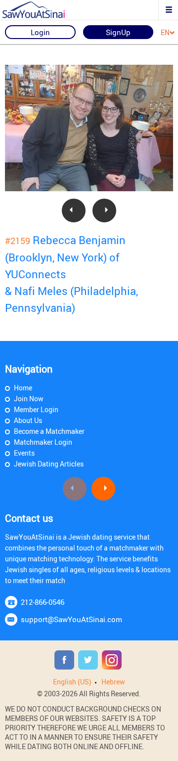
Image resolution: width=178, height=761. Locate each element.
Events (24, 453)
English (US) (72, 681)
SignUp (118, 32)
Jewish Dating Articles (49, 463)
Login (40, 32)
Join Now (29, 398)
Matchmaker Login (43, 442)
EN (165, 33)
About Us (28, 420)
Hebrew (113, 681)
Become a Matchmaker (49, 431)
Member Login (36, 409)
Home (23, 387)
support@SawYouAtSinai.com (71, 619)
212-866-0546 (42, 602)
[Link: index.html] (42, 9)
